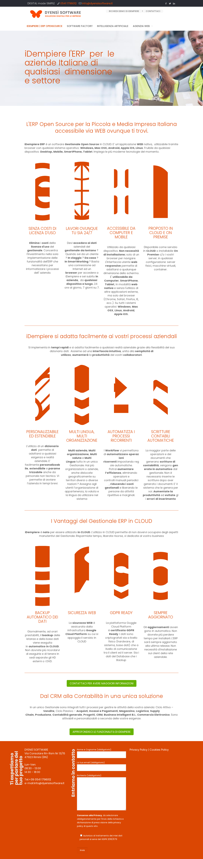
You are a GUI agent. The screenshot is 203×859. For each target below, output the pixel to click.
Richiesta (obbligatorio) (89, 775)
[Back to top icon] (189, 853)
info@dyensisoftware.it (97, 3)
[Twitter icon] (169, 3)
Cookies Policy (159, 750)
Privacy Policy (138, 750)
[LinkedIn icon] (174, 3)
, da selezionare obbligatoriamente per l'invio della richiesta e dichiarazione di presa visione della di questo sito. (100, 821)
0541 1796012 (68, 3)
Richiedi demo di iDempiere (124, 11)
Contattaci (153, 11)
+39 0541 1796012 (40, 779)
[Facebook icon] (165, 3)
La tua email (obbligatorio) (91, 762)
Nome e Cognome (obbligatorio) (94, 749)
